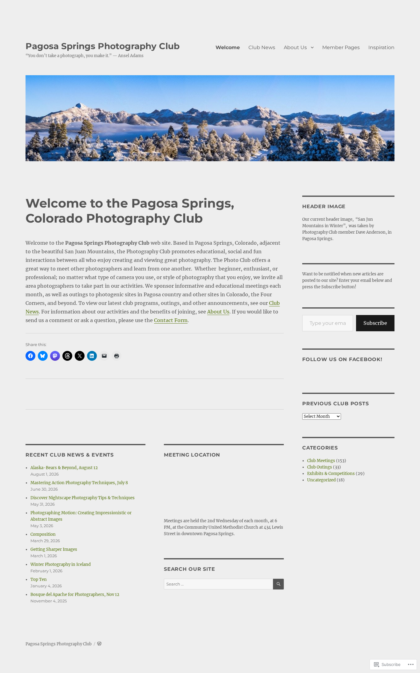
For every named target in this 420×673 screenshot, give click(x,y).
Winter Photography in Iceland (60, 564)
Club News (261, 47)
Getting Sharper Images (53, 549)
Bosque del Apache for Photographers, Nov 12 (74, 594)
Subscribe (375, 323)
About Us (295, 47)
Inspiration (381, 47)
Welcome (228, 47)
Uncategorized (321, 480)
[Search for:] (218, 584)
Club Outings (319, 467)
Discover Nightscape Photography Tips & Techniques (82, 497)
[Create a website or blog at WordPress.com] (99, 644)
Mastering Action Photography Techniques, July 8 (79, 482)
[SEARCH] (278, 584)
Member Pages (341, 47)
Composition (43, 534)
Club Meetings (321, 460)
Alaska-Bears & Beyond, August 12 (64, 467)
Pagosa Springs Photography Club (103, 46)
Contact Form (171, 320)
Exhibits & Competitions (331, 473)
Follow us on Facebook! (342, 359)
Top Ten (38, 579)
